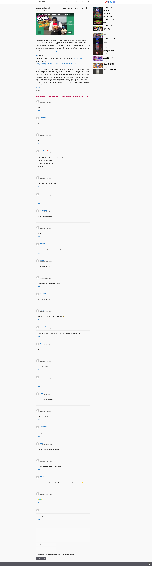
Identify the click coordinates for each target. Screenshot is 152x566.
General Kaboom (43, 260)
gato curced (42, 100)
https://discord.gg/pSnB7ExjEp (79, 58)
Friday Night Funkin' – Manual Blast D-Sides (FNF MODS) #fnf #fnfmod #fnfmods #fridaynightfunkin (109, 58)
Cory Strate (42, 459)
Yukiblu (41, 177)
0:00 (37, 55)
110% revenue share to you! (71, 1)
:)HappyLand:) (42, 193)
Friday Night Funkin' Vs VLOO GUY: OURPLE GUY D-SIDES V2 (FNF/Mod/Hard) (109, 9)
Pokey (41, 276)
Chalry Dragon (42, 476)
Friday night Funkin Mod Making (109, 69)
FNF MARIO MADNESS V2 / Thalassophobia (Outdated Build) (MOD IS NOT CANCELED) (109, 15)
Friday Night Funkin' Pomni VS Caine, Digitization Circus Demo (109, 51)
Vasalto (41, 509)
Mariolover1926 (43, 117)
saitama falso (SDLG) (44, 293)
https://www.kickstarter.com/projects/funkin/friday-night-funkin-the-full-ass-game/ (56, 63)
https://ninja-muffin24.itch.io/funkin (44, 64)
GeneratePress (82, 564)
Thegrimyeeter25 (43, 310)
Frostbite (41, 360)
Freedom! (95, 1)
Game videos (41, 2)
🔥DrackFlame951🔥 (44, 150)
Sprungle (41, 376)
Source (38, 87)
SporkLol (41, 443)
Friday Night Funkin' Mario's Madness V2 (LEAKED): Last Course (108, 21)
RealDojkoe (42, 226)
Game (39, 90)
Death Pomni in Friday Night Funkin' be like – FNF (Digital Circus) (108, 64)
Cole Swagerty (42, 243)
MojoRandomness (43, 426)
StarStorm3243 (43, 326)
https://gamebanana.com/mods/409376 (51, 52)
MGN (89, 1)
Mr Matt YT (42, 393)
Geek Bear (42, 134)
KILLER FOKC (42, 493)
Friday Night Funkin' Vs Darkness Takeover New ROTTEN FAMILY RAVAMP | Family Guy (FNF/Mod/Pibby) (109, 27)
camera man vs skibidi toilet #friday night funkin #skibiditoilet (109, 45)
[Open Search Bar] (101, 2)
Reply (39, 110)
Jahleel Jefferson (43, 210)
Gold (41, 343)
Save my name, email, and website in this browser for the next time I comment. (56, 554)
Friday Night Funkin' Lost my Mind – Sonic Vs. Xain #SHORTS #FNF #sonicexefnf (109, 40)
